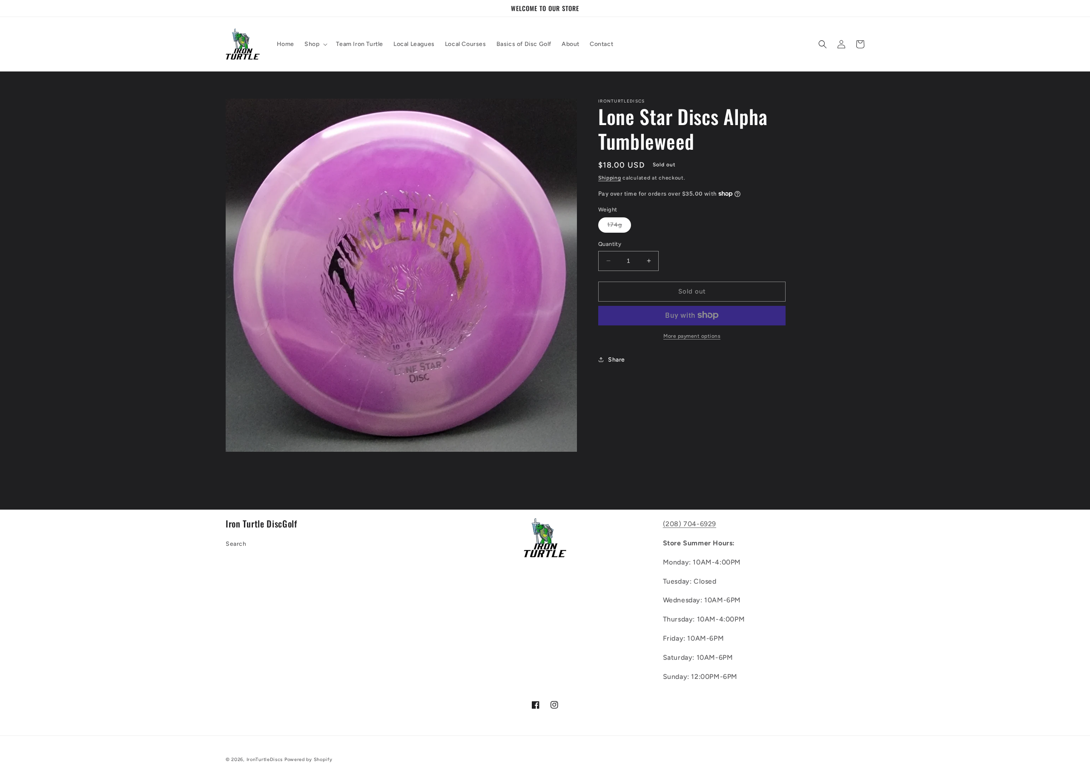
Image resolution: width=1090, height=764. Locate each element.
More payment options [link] (691, 336)
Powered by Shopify (308, 759)
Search (236, 543)
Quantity (609, 244)
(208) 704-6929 (689, 524)
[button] (315, 44)
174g (619, 227)
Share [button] (616, 359)
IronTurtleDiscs (265, 759)
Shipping (609, 178)
